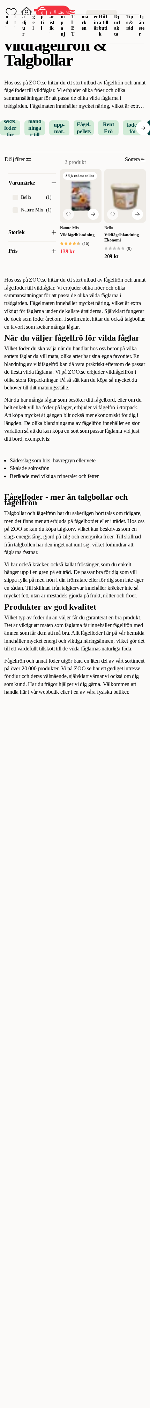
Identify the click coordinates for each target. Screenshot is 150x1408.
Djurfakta (117, 25)
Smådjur (24, 19)
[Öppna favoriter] (11, 12)
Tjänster (141, 25)
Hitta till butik (103, 25)
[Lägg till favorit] (68, 214)
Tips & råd (130, 22)
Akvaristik (52, 16)
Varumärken (85, 16)
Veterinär (96, 16)
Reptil (42, 16)
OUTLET (73, 19)
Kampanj (63, 19)
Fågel (34, 16)
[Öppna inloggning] (26, 12)
